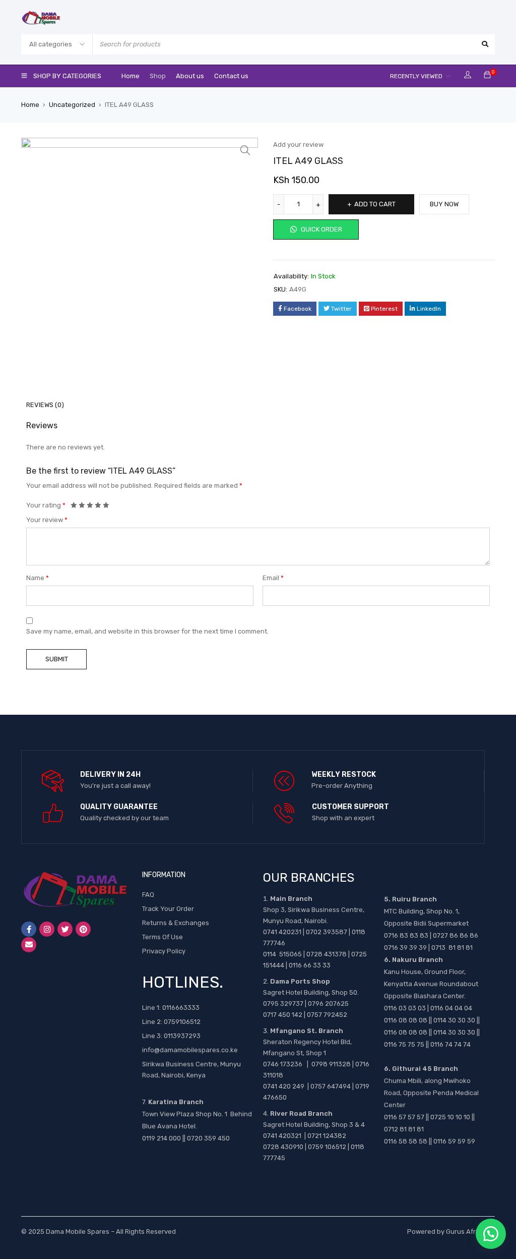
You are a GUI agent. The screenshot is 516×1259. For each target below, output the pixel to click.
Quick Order (320, 229)
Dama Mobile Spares (77, 1231)
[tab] (39, 405)
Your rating (46, 505)
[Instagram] (46, 929)
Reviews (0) (45, 405)
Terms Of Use (162, 937)
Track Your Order (168, 908)
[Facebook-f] (28, 929)
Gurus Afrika (465, 1231)
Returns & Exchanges (175, 923)
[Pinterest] (83, 929)
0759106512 (182, 1021)
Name (37, 578)
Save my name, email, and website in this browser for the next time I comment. (147, 631)
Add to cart (375, 204)
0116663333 (181, 1007)
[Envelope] (28, 944)
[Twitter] (65, 929)
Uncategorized (72, 104)
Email (273, 578)
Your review (47, 520)
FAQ (148, 894)
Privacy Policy (163, 951)
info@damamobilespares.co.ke (190, 1050)
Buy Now (444, 204)
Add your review (298, 144)
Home (30, 104)
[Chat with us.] (491, 1234)
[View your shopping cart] (487, 75)
